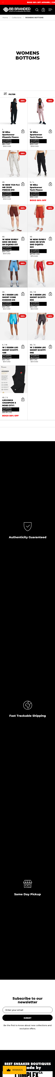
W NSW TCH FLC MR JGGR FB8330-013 (14, 177)
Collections (16, 17)
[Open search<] (37, 9)
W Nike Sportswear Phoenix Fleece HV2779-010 (14, 123)
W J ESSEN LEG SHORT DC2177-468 (14, 339)
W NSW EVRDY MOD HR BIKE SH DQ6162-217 (14, 232)
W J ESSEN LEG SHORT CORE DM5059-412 (14, 286)
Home (5, 17)
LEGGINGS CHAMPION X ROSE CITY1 (14, 393)
